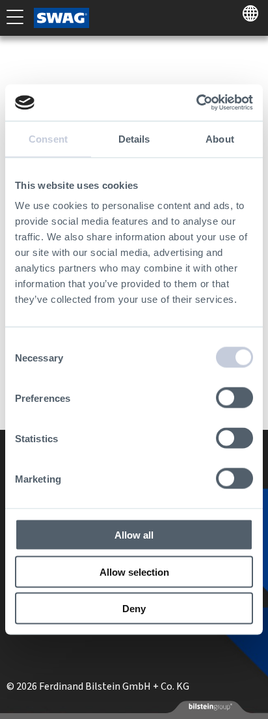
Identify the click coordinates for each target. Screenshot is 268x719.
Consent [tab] (48, 138)
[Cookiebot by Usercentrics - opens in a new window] (196, 102)
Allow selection (134, 571)
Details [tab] (134, 138)
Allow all (134, 535)
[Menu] (15, 16)
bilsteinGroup (209, 706)
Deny (134, 608)
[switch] (234, 398)
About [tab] (220, 138)
